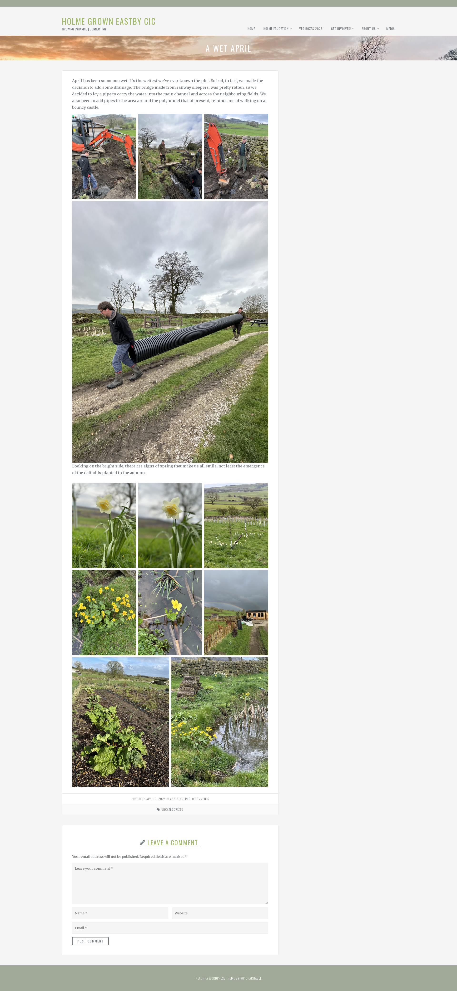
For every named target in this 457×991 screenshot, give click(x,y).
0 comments (200, 799)
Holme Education (276, 28)
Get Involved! (341, 28)
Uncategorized (172, 809)
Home (251, 28)
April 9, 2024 (156, 799)
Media (390, 28)
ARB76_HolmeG (180, 799)
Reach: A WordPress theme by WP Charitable (229, 978)
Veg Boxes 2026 (311, 28)
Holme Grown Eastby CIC (109, 21)
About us (369, 28)
